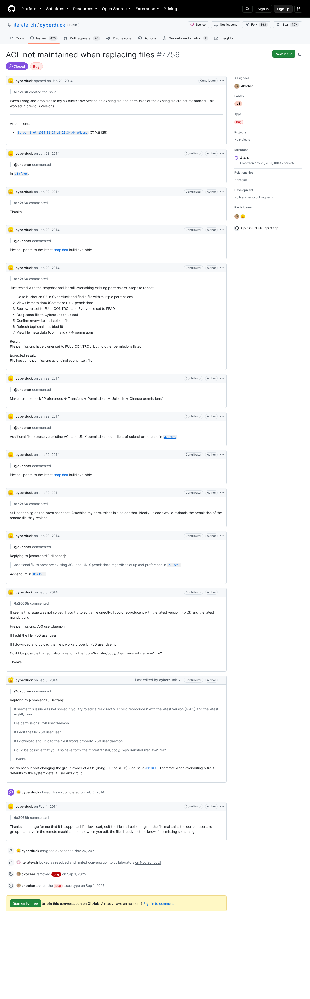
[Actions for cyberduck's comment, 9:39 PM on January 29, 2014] (222, 535)
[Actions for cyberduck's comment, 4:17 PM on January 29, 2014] (222, 378)
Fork (258, 24)
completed (71, 792)
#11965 (151, 768)
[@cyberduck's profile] (11, 80)
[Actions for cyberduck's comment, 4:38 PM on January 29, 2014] (222, 454)
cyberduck (52, 25)
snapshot (61, 250)
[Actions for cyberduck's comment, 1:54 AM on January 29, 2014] (222, 191)
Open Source (114, 8)
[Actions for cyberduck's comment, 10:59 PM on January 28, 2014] (222, 153)
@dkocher (22, 164)
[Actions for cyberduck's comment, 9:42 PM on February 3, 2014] (222, 680)
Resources (83, 8)
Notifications (228, 24)
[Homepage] (12, 9)
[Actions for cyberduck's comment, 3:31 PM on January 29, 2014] (222, 267)
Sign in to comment (158, 903)
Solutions (55, 8)
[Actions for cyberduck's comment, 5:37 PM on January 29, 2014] (222, 492)
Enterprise (145, 8)
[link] (28, 792)
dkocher (62, 851)
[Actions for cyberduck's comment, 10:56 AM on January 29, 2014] (222, 229)
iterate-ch (25, 25)
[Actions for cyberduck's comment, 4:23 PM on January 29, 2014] (222, 416)
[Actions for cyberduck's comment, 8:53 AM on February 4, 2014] (222, 806)
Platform (29, 8)
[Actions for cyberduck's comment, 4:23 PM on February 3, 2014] (222, 592)
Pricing (170, 8)
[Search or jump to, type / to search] (247, 9)
